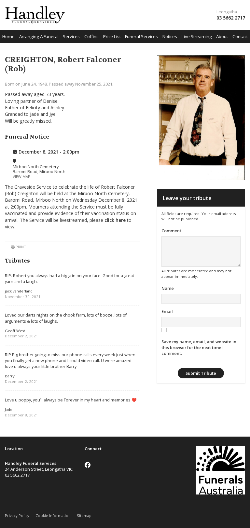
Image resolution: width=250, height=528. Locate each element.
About (222, 36)
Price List (112, 36)
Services (71, 36)
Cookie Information (53, 515)
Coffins (91, 36)
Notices (169, 36)
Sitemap (84, 515)
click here (115, 220)
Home (8, 36)
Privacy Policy (17, 515)
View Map (21, 176)
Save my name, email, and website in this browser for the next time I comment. (198, 348)
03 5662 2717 (230, 18)
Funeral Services (141, 36)
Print (20, 246)
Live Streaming (197, 36)
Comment (171, 231)
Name (167, 288)
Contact (240, 36)
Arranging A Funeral (39, 36)
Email (167, 311)
